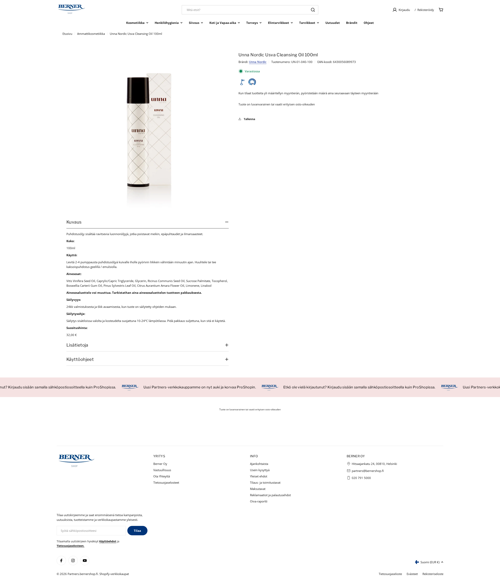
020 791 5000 (361, 478)
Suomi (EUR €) (430, 562)
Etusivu (67, 34)
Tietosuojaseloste (390, 574)
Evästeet (412, 574)
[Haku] (313, 9)
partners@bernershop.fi (368, 471)
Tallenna (249, 119)
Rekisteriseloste (432, 574)
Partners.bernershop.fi (83, 574)
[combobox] (250, 9)
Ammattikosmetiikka (91, 34)
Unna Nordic (257, 62)
